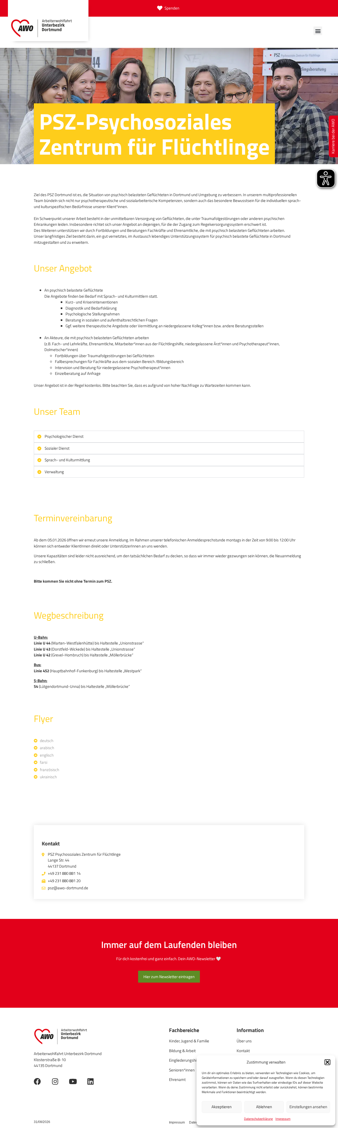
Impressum (282, 1118)
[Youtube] (72, 1081)
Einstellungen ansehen (308, 1107)
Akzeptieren (222, 1107)
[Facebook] (37, 1081)
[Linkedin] (90, 1081)
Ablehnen (264, 1107)
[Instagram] (55, 1081)
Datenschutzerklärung (258, 1118)
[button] (327, 1062)
